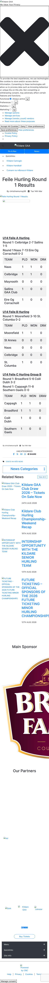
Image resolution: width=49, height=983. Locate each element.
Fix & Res (12, 151)
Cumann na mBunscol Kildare (20, 170)
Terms (39, 974)
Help (9, 974)
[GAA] (8, 908)
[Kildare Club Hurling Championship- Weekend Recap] (11, 514)
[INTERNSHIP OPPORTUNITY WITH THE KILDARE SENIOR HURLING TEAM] (11, 545)
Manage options (12, 113)
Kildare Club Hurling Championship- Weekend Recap (34, 519)
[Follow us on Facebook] (23, 927)
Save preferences (9, 130)
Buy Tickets (24, 936)
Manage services (12, 115)
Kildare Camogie (14, 161)
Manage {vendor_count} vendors (19, 118)
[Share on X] (17, 454)
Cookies (29, 974)
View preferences (36, 126)
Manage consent (8, 981)
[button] (24, 41)
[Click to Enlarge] (24, 196)
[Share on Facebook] (14, 454)
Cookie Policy (11, 133)
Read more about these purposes (20, 121)
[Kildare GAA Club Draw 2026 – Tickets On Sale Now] (11, 486)
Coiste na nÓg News (14, 461)
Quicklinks (8, 950)
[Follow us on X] (25, 927)
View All (42, 477)
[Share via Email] (21, 454)
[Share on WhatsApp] (25, 454)
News (36, 151)
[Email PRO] (22, 927)
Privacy (18, 974)
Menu (6, 944)
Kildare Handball (14, 165)
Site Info (7, 955)
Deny (23, 126)
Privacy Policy (11, 136)
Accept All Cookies (9, 126)
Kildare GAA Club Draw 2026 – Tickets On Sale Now (33, 491)
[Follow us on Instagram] (27, 927)
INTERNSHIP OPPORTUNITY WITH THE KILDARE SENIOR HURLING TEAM (34, 553)
